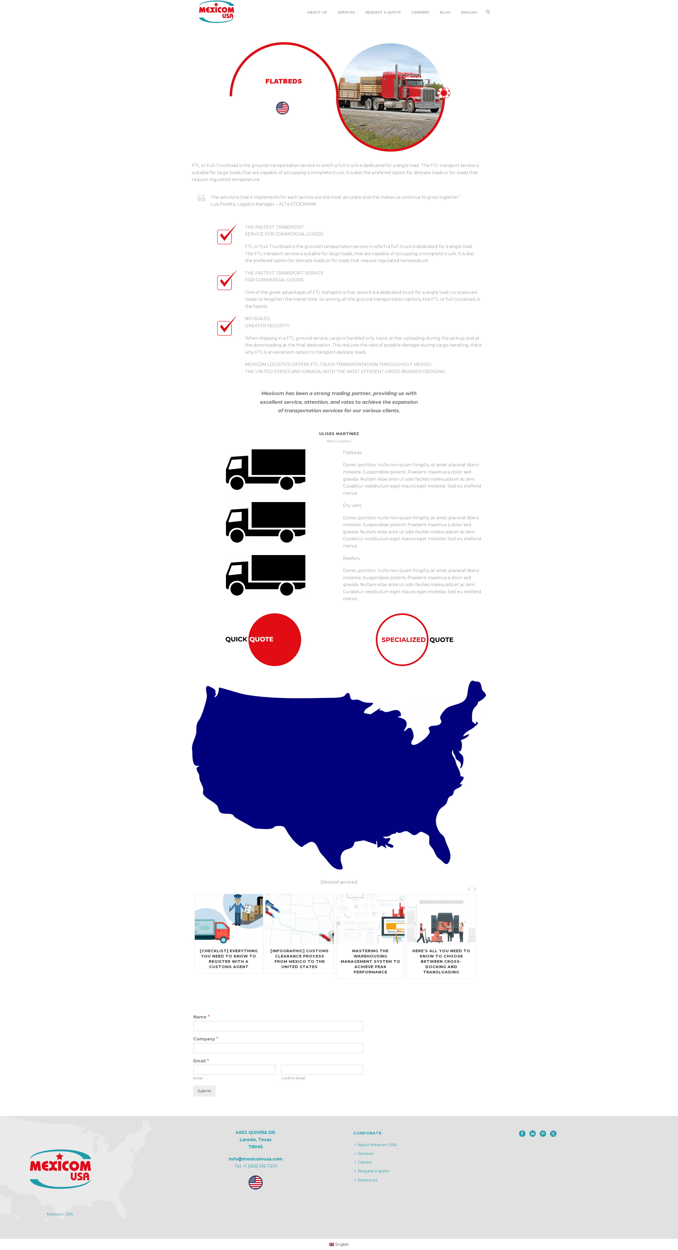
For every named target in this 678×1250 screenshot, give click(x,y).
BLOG (445, 12)
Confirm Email (293, 1078)
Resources (367, 1180)
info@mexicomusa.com (256, 1159)
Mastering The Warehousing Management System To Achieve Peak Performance (299, 961)
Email (201, 1060)
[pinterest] (543, 1134)
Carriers (420, 12)
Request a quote (373, 1171)
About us (317, 12)
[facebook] (522, 1134)
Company (205, 1038)
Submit (204, 1091)
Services (346, 12)
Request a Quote (383, 12)
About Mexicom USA (377, 1144)
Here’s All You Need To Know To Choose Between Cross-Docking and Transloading (370, 961)
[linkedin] (532, 1134)
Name (201, 1016)
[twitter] (553, 1134)
